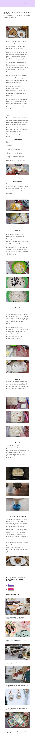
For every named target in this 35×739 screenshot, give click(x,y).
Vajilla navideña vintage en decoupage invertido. (16, 731)
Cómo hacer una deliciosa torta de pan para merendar (17, 12)
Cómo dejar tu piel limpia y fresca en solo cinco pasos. (16, 641)
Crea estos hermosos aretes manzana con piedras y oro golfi (17, 686)
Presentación (12, 17)
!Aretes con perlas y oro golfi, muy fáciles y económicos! (17, 709)
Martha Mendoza (10, 15)
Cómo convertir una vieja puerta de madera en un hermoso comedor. (15, 618)
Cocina (18, 15)
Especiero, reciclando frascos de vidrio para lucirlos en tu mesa (16, 663)
